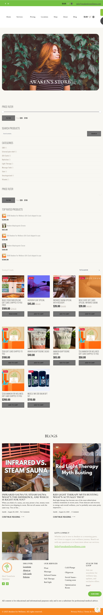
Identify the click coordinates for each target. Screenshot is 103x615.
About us (26, 570)
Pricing (32, 17)
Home (8, 17)
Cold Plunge (70, 567)
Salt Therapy (49, 578)
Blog (75, 17)
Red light (48, 582)
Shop (55, 17)
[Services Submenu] (24, 16)
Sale (3, 171)
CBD (3, 147)
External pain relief (8, 151)
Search (94, 134)
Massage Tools (7, 167)
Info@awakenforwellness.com (70, 546)
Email (88, 585)
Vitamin (4, 179)
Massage (47, 571)
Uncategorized (7, 175)
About (65, 17)
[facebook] (5, 3)
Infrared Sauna (50, 575)
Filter (8, 118)
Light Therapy (6, 163)
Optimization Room (70, 586)
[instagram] (8, 3)
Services (19, 17)
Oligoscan (69, 572)
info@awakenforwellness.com (88, 4)
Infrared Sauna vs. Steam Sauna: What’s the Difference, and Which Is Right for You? (25, 497)
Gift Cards (5, 155)
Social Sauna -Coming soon (71, 578)
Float (46, 568)
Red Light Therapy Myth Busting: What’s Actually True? (75, 495)
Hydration (5, 159)
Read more (13, 314)
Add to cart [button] (38, 314)
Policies (26, 577)
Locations (44, 17)
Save (6, 278)
